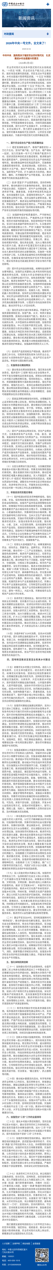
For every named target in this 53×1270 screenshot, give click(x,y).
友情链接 (36, 1243)
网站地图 (26, 1243)
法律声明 (16, 1243)
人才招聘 (6, 1243)
